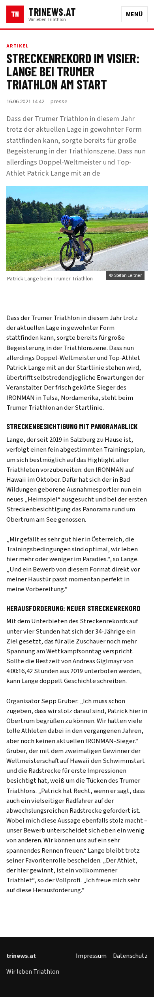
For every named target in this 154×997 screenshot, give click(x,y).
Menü (134, 14)
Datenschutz (130, 956)
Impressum (91, 956)
